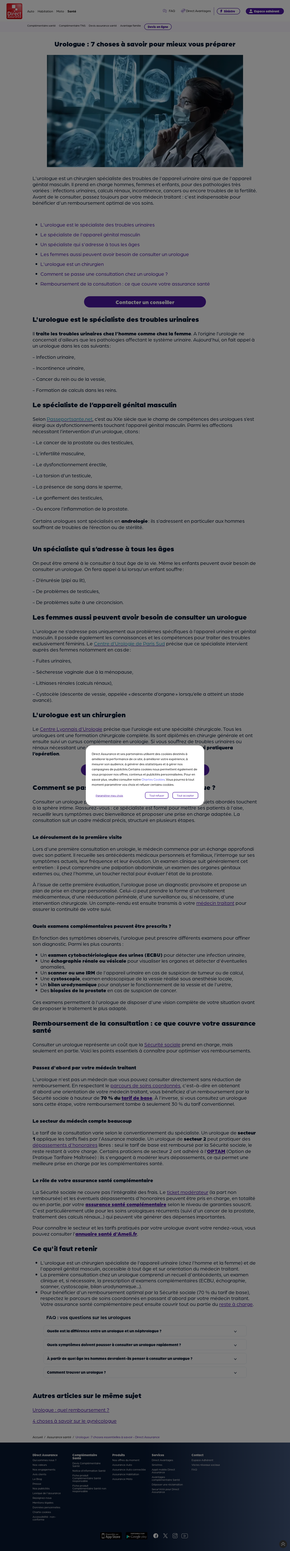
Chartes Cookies (153, 779)
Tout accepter (185, 795)
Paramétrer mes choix (109, 795)
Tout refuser (156, 795)
